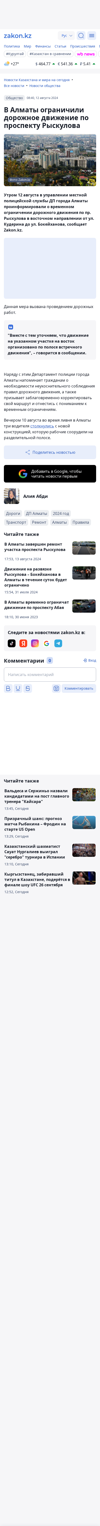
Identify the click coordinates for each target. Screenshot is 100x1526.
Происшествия (82, 46)
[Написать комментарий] (50, 674)
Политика (12, 46)
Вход (92, 660)
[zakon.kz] (18, 35)
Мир (27, 46)
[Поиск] (81, 35)
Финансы (43, 46)
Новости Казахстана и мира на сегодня (37, 79)
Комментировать (79, 688)
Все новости (14, 85)
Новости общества (44, 85)
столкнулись (42, 426)
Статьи (60, 46)
